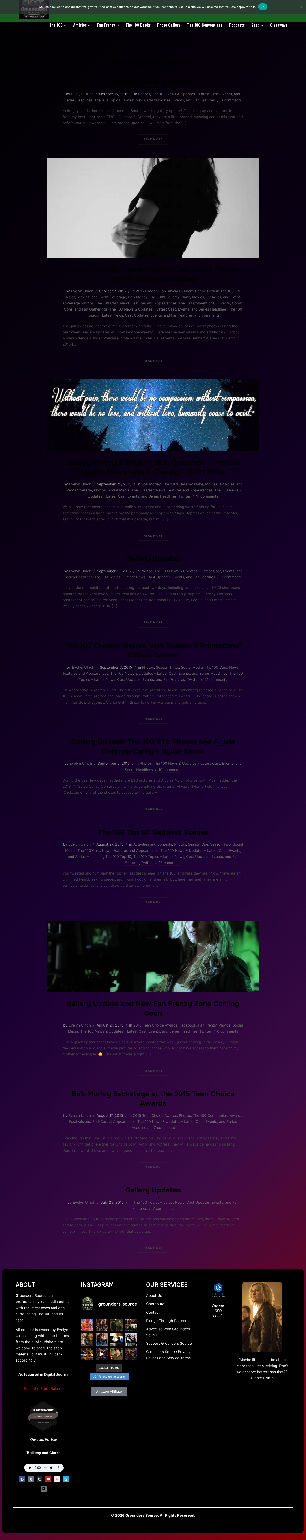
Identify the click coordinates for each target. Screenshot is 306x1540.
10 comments (170, 769)
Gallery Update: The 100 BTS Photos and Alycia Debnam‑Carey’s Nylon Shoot (153, 746)
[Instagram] (39, 1479)
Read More (153, 139)
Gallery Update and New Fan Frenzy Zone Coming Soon (153, 1008)
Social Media (118, 490)
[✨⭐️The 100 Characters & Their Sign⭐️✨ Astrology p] (131, 1354)
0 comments (231, 100)
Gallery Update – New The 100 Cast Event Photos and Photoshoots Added (153, 274)
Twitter (184, 496)
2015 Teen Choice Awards (155, 1025)
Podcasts (237, 25)
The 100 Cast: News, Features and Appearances (136, 303)
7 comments (231, 577)
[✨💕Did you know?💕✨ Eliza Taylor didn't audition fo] (87, 1339)
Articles (80, 25)
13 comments (170, 862)
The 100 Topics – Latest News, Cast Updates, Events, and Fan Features (154, 100)
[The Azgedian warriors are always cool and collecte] (102, 1339)
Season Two (220, 844)
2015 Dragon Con (151, 291)
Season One (198, 844)
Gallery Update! (153, 558)
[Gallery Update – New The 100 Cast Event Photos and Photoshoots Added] (153, 161)
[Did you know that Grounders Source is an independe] (131, 1339)
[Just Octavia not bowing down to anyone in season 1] (116, 1339)
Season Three (167, 667)
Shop (255, 25)
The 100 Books (138, 25)
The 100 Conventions (204, 25)
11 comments (207, 496)
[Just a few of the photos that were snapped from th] (87, 1325)
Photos (144, 94)
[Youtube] (48, 1479)
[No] (300, 6)
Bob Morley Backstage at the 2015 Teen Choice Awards (153, 1098)
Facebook (187, 1025)
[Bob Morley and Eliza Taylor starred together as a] (131, 1325)
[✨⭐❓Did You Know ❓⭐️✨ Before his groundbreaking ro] (116, 1354)
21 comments (216, 679)
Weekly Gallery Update (153, 81)
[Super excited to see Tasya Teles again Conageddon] (102, 1325)
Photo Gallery (168, 25)
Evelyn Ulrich (82, 94)
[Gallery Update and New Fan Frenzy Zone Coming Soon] (153, 923)
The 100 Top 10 (118, 856)
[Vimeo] (66, 1479)
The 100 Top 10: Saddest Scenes (153, 832)
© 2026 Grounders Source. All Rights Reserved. (153, 1515)
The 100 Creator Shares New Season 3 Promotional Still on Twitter (153, 650)
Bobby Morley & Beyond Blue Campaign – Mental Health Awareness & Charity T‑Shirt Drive (153, 467)
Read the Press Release (44, 1388)
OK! (262, 7)
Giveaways (278, 25)
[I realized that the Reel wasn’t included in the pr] (102, 1354)
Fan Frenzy (106, 25)
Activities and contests (152, 844)
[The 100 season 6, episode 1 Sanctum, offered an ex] (87, 1354)
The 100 (56, 25)
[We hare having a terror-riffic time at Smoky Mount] (116, 1325)
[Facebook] (22, 1479)
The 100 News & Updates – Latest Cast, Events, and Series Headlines (168, 309)
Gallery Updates (153, 1190)
